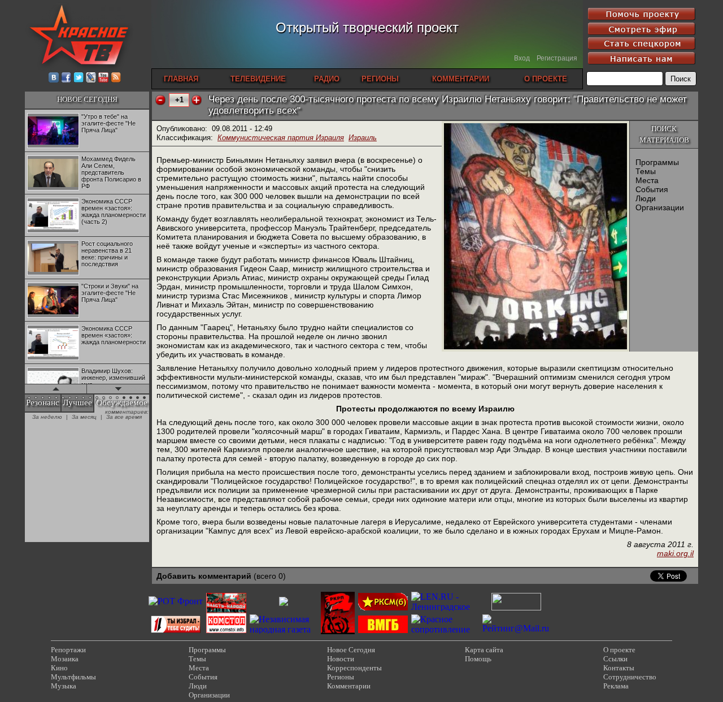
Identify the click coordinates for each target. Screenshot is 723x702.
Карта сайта (484, 649)
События (651, 189)
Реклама (616, 686)
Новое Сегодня (351, 649)
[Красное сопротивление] (445, 629)
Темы (645, 171)
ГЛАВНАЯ (181, 79)
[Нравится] (196, 100)
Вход (522, 58)
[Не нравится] (160, 100)
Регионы (340, 677)
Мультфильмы (73, 677)
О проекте (619, 649)
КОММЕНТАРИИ (460, 79)
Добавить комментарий (203, 575)
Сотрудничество (629, 677)
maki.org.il (675, 553)
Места (647, 180)
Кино (59, 668)
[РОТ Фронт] (176, 601)
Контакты (618, 668)
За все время (124, 417)
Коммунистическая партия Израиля (280, 137)
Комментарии (349, 686)
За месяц (84, 417)
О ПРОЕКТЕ (545, 79)
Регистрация (557, 58)
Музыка (63, 686)
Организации (659, 207)
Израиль (363, 137)
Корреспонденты (354, 668)
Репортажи (68, 649)
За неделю (47, 417)
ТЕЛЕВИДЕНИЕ (258, 79)
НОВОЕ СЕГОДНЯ (87, 99)
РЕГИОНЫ (380, 79)
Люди (645, 198)
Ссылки (615, 659)
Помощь (478, 659)
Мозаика (65, 659)
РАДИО (326, 79)
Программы (657, 162)
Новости (340, 659)
